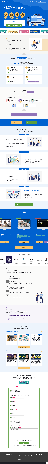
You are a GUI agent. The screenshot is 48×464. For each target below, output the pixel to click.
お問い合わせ (26, 454)
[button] (41, 331)
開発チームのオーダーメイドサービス (29, 455)
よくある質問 (31, 1)
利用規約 (31, 445)
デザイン (1, 235)
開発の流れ (27, 1)
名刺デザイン (18, 235)
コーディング (4, 235)
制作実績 (24, 1)
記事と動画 (35, 1)
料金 (18, 456)
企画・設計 (25, 235)
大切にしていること (20, 1)
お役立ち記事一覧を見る (24, 347)
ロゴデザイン (21, 235)
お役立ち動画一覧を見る (24, 367)
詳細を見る (20, 242)
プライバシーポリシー (18, 440)
